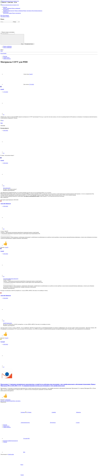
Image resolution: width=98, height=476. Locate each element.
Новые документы (27, 10)
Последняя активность (37, 10)
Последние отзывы (7, 13)
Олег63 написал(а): (7, 323)
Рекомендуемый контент (8, 10)
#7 (3, 367)
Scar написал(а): (6, 188)
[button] (25, 32)
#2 (3, 153)
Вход (2, 51)
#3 (3, 185)
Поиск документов (16, 13)
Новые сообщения (7, 8)
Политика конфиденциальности (10, 440)
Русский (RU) (26, 438)
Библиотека (6, 11)
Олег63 (31, 74)
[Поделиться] (13, 103)
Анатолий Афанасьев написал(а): (10, 278)
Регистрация (3, 53)
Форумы (5, 7)
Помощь (5, 441)
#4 (3, 229)
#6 (3, 320)
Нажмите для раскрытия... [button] (9, 190)
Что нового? (6, 9)
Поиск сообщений (16, 8)
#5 (3, 276)
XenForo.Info (11, 454)
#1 (3, 114)
